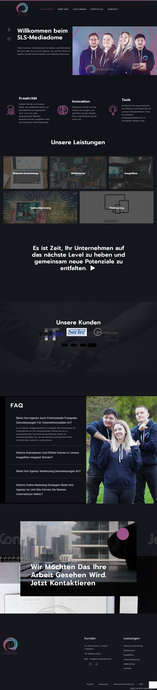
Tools (126, 100)
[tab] (46, 420)
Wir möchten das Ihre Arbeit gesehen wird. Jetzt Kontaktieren (69, 575)
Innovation (81, 101)
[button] (45, 337)
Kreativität (28, 98)
